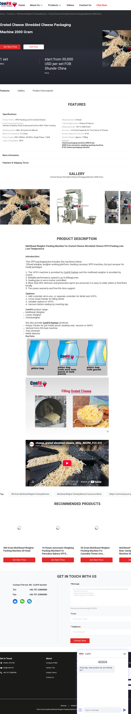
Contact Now (80, 640)
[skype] (29, 601)
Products (11, 14)
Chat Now (33, 47)
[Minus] (124, 653)
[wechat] (22, 601)
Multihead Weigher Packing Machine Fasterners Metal (79, 494)
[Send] (125, 710)
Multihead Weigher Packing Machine (32, 14)
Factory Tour (50, 668)
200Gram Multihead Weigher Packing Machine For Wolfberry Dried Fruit (18, 550)
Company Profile (51, 663)
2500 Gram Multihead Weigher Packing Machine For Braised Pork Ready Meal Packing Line (96, 550)
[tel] (36, 601)
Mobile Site (75, 706)
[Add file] (80, 710)
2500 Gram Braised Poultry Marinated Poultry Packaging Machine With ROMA (57, 550)
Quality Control (51, 672)
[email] (15, 601)
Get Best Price (10, 47)
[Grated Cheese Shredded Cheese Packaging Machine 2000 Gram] (19, 528)
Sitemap (63, 706)
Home (2, 14)
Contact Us (50, 677)
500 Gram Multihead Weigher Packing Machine (30, 494)
